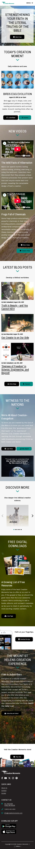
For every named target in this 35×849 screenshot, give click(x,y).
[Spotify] (16, 778)
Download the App (25, 639)
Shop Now (18, 757)
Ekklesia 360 (17, 846)
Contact (3, 790)
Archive (26, 118)
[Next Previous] (2, 516)
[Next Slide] (32, 516)
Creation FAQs (25, 251)
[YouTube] (5, 778)
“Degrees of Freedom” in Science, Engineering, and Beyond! (15, 369)
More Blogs (13, 384)
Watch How (18, 37)
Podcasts (27, 384)
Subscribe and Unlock (12, 713)
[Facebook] (2, 778)
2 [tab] (15, 529)
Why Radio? (25, 449)
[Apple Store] (8, 831)
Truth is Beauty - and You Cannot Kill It (14, 307)
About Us (4, 788)
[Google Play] (8, 826)
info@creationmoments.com (13, 813)
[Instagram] (13, 778)
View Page (10, 616)
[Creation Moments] (7, 2)
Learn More (9, 449)
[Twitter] (9, 778)
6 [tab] (21, 529)
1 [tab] (13, 529)
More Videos (26, 245)
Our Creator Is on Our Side (15, 337)
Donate (3, 793)
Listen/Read (11, 118)
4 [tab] (18, 529)
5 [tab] (19, 529)
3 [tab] (16, 529)
